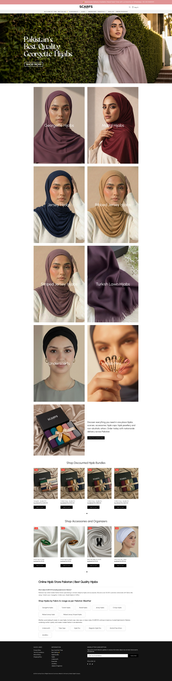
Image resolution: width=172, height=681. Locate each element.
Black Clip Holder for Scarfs (94, 559)
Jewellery (45, 635)
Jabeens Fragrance (57, 666)
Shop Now (59, 128)
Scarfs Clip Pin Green (39, 559)
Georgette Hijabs (47, 607)
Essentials (54, 661)
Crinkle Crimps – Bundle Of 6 (94, 501)
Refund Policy (37, 654)
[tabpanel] (45, 490)
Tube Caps (62, 628)
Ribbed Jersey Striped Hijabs (72, 614)
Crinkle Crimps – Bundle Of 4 (121, 501)
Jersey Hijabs (100, 607)
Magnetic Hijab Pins (95, 628)
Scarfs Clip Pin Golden (66, 559)
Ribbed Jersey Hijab (48, 614)
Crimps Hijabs (117, 607)
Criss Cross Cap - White (120, 559)
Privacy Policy (37, 650)
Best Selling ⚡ (56, 652)
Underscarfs (46, 628)
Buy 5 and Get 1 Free (57, 650)
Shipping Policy (38, 657)
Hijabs (53, 657)
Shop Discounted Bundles (96, 438)
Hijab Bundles (55, 654)
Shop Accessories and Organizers (86, 521)
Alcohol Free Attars (116, 628)
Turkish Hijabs (66, 607)
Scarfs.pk (86, 7)
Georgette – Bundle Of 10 (40, 501)
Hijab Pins (77, 628)
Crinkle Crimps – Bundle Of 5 (67, 501)
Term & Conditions (39, 652)
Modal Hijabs (83, 607)
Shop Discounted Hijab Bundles (86, 463)
